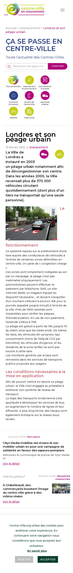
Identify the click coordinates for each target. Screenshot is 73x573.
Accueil (11, 28)
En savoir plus (37, 551)
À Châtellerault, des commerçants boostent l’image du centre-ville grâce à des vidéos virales (25, 490)
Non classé (33, 437)
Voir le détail (11, 463)
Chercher (58, 66)
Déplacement (30, 28)
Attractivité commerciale (62, 477)
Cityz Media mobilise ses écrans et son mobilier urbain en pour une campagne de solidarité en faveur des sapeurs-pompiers (33, 446)
